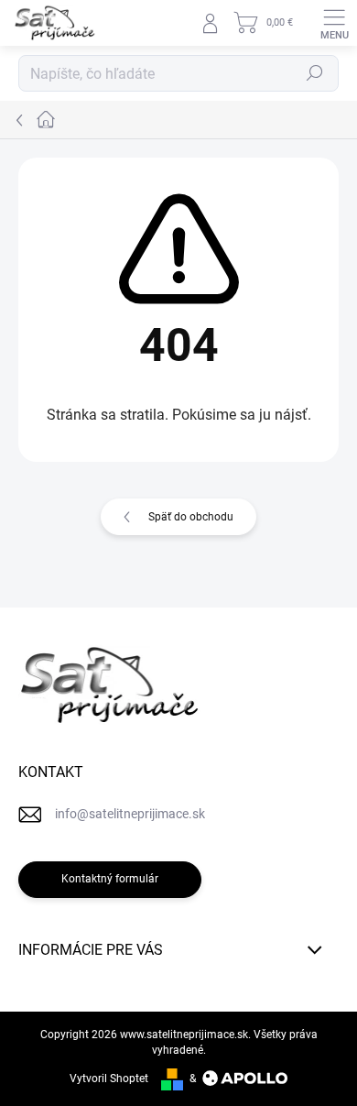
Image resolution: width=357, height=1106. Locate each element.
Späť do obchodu (190, 516)
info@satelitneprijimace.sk (130, 813)
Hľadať (315, 73)
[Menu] (334, 23)
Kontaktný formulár (109, 878)
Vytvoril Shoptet (109, 1078)
